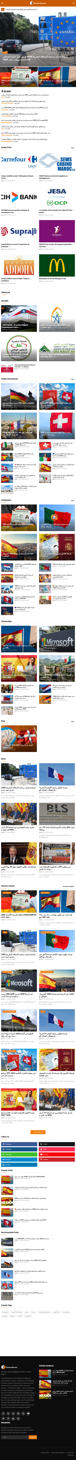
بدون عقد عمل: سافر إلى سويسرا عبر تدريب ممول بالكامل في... (63, 444)
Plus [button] (72, 148)
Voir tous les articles (68, 886)
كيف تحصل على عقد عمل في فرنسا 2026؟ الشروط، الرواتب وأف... (17, 433)
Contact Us (70, 1452)
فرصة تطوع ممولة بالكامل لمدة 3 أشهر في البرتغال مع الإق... (55, 525)
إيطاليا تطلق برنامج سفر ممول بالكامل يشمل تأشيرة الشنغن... (63, 476)
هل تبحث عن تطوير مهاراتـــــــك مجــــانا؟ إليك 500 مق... (55, 81)
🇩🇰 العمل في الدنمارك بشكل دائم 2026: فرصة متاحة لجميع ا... (25, 465)
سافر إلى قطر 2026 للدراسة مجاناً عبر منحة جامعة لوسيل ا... (25, 697)
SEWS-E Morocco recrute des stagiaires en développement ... (53, 177)
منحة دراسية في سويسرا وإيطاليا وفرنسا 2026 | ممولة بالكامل (25, 708)
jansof (4, 62)
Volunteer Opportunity (44, 1312)
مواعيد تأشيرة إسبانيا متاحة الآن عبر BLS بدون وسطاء (57, 828)
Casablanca (28, 1316)
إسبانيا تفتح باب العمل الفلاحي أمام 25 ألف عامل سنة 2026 (30, 1198)
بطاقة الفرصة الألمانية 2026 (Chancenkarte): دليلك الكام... (18, 525)
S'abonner (33, 1437)
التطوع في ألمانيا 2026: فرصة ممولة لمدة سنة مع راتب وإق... (18, 404)
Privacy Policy (45, 1452)
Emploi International (17, 1312)
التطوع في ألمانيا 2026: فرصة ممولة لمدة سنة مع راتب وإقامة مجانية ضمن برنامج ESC (24, 120)
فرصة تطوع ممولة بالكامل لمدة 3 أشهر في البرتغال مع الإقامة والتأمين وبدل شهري (23, 101)
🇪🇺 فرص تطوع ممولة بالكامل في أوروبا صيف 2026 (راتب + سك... (63, 454)
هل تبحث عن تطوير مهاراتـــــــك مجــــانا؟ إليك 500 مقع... (19, 647)
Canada (20, 1316)
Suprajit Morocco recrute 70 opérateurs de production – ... (15, 245)
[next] (73, 9)
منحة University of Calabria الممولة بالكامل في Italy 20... (56, 676)
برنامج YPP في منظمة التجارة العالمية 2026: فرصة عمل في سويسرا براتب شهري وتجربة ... (26, 133)
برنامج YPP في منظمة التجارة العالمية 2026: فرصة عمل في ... (56, 404)
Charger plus (37, 1132)
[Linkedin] (13, 1418)
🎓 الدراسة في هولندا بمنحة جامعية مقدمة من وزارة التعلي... (62, 686)
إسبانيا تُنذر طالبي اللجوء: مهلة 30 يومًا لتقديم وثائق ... (18, 868)
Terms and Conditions (58, 1452)
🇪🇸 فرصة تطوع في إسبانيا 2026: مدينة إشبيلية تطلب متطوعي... (32, 1209)
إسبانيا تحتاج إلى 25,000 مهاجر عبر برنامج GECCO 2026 (29, 1176)
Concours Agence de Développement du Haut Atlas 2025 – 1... (55, 355)
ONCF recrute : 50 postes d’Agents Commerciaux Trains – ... (15, 326)
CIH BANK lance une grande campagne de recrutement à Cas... (15, 211)
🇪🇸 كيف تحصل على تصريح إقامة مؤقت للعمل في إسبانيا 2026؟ (63, 586)
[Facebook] (3, 1413)
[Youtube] (28, 1413)
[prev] (70, 9)
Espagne (12, 1316)
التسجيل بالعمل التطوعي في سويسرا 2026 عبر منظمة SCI (24, 597)
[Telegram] (3, 1418)
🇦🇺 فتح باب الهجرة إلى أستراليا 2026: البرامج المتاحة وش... (24, 608)
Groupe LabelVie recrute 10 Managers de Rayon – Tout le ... (17, 177)
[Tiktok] (18, 1413)
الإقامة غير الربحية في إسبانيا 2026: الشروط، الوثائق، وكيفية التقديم (19, 114)
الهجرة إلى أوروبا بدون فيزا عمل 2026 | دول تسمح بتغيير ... (25, 586)
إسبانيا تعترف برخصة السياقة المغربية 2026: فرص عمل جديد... (18, 788)
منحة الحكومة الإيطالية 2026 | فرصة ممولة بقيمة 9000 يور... (24, 686)
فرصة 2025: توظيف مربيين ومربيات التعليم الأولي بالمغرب (55, 326)
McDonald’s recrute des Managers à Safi (52, 278)
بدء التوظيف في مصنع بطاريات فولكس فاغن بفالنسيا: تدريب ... (25, 476)
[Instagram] (13, 1413)
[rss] (18, 1418)
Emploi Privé (56, 1312)
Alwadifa (4, 1316)
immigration (5, 1312)
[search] (73, 3)
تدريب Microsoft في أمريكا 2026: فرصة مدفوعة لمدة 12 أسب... (54, 647)
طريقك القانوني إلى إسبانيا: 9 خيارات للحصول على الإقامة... (56, 555)
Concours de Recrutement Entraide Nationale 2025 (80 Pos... (15, 355)
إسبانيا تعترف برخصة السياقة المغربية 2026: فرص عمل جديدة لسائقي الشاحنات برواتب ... (25, 95)
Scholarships (66, 1312)
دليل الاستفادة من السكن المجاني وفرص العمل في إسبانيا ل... (63, 465)
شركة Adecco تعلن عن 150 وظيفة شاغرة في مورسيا (24, 454)
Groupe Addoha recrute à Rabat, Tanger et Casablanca (15, 280)
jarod (2, 180)
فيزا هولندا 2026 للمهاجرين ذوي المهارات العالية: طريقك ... (25, 565)
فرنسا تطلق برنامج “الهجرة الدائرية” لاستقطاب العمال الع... (53, 788)
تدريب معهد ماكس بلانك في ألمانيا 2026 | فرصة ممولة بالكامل (64, 697)
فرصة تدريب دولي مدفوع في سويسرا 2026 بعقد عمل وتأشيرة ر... (55, 433)
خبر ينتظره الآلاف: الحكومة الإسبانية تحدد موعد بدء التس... (55, 868)
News (26, 1312)
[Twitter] (8, 1413)
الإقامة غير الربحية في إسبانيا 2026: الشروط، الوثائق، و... (18, 555)
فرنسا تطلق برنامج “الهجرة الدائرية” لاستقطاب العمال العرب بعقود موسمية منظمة (23, 126)
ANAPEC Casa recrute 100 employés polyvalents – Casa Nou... (56, 245)
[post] (38, 39)
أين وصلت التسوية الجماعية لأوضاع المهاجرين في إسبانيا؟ (24, 576)
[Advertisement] (38, 1333)
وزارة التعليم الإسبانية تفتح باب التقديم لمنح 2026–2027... (17, 676)
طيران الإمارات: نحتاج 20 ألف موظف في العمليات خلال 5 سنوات (25, 487)
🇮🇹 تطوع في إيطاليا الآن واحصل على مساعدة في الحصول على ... (62, 597)
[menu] (2, 3)
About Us (70, 1455)
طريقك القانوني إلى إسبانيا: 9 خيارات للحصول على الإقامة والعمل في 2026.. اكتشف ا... (24, 139)
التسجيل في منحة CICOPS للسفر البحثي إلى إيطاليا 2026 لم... (25, 444)
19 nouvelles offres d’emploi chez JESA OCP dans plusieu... (55, 211)
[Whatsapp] (23, 1413)
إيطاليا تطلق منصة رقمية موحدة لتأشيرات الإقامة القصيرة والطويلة (23, 9)
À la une (33, 1312)
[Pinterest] (8, 1418)
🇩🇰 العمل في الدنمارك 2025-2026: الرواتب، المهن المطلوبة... (18, 746)
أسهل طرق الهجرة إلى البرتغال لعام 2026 (64, 564)
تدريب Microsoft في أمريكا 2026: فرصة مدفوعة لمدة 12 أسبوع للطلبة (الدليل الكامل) (24, 107)
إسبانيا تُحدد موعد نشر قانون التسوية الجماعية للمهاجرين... (62, 576)
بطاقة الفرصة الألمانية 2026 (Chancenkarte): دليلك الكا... (17, 81)
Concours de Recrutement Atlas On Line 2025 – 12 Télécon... (25, 366)
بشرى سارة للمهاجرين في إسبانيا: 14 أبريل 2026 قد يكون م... (17, 828)
